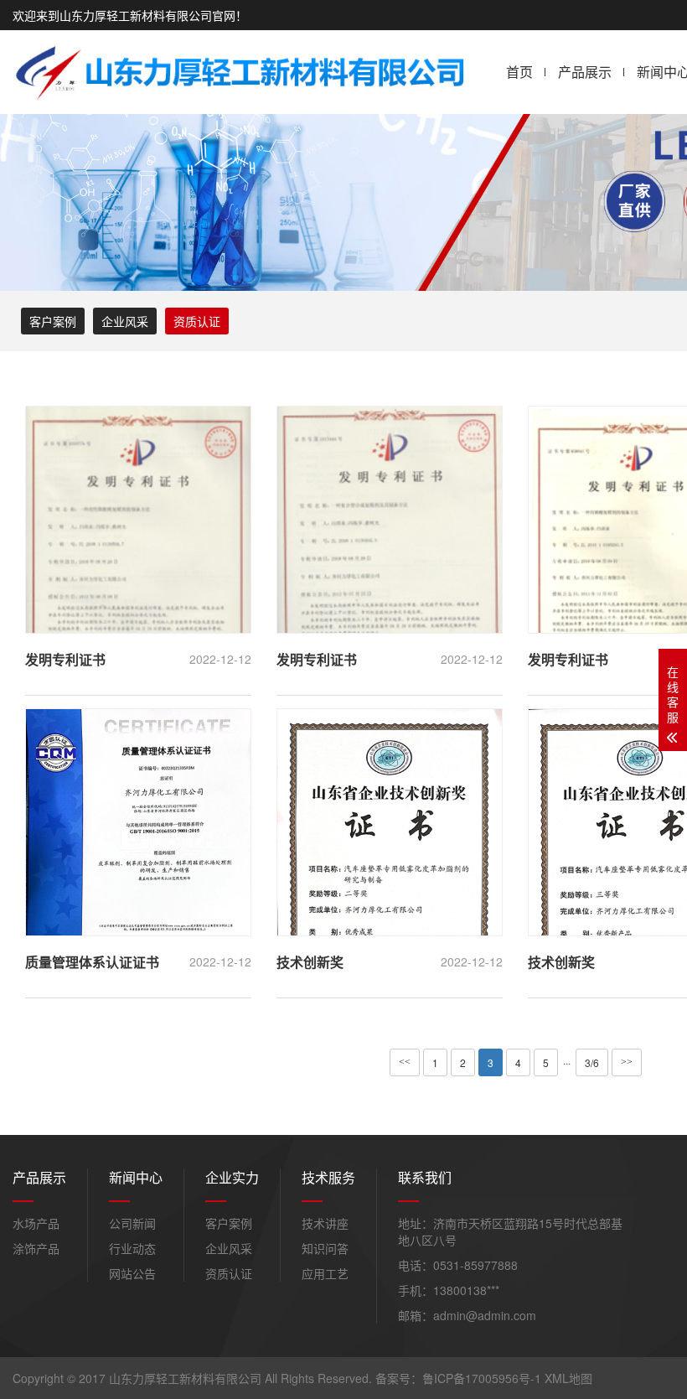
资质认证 (196, 321)
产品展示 (585, 71)
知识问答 (325, 1248)
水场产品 (36, 1223)
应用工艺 (325, 1273)
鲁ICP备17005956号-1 (481, 1378)
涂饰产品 (36, 1248)
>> (627, 1062)
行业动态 (132, 1248)
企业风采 (124, 321)
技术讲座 (325, 1223)
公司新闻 (132, 1223)
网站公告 (132, 1273)
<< (405, 1062)
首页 (519, 71)
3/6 (592, 1062)
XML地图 (568, 1378)
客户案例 (52, 321)
